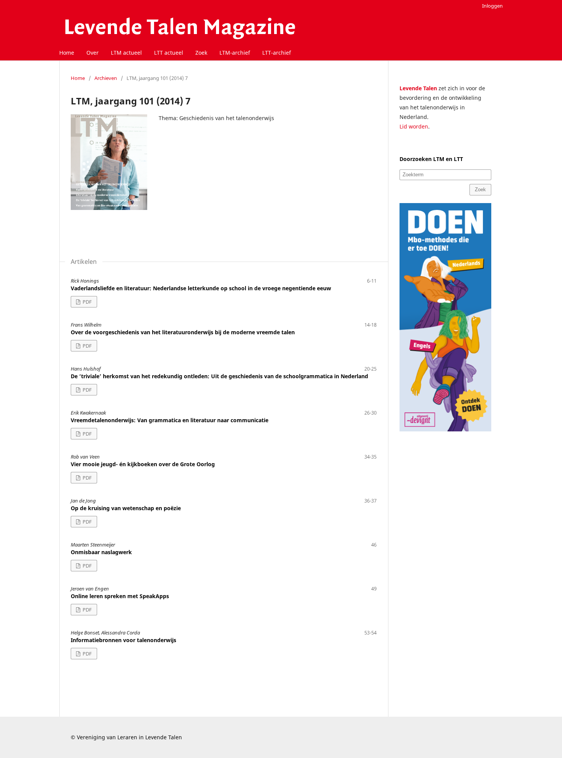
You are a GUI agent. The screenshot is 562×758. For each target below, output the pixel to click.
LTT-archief (276, 52)
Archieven (105, 78)
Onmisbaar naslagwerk (101, 552)
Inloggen (492, 5)
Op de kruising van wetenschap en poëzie (126, 508)
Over (92, 52)
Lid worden (414, 126)
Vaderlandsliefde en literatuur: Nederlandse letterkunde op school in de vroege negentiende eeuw (201, 288)
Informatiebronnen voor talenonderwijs (123, 640)
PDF (86, 301)
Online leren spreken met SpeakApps (120, 596)
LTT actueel (168, 52)
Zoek (201, 52)
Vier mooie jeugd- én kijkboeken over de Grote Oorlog (143, 464)
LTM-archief (234, 52)
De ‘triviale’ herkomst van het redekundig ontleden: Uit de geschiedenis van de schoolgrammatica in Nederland (219, 376)
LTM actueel (126, 52)
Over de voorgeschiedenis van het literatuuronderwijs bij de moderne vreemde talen (183, 332)
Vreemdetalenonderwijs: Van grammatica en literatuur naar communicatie (169, 420)
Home (66, 52)
